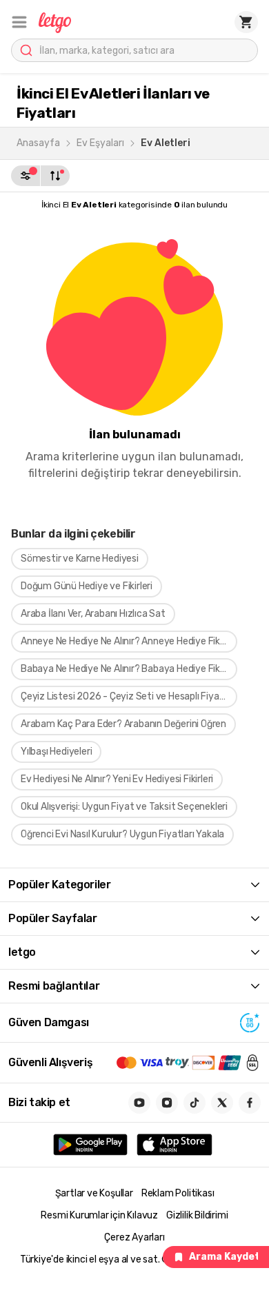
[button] (19, 22)
